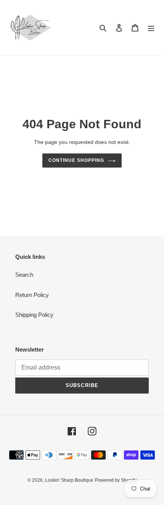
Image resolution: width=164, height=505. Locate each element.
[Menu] (151, 27)
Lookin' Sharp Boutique (69, 480)
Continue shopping (76, 160)
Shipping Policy (34, 314)
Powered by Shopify (116, 480)
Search (24, 274)
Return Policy (32, 295)
